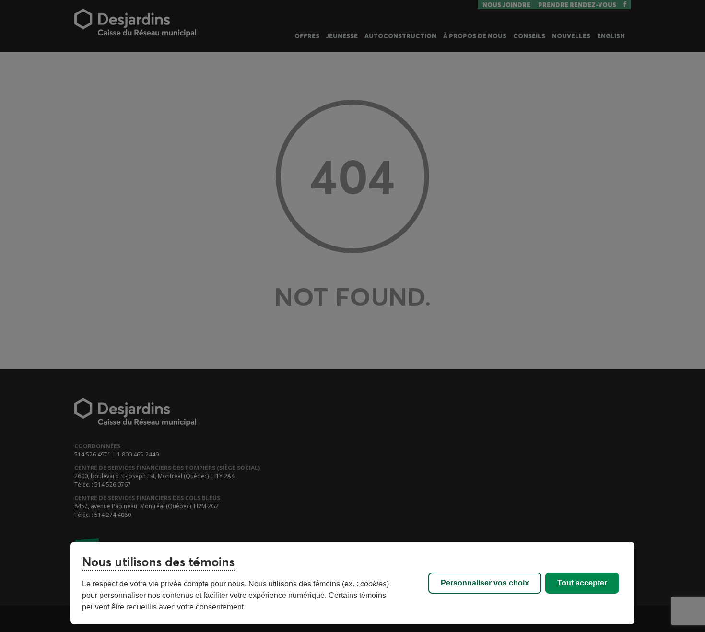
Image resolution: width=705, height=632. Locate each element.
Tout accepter (582, 583)
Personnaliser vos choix (485, 583)
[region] (352, 583)
